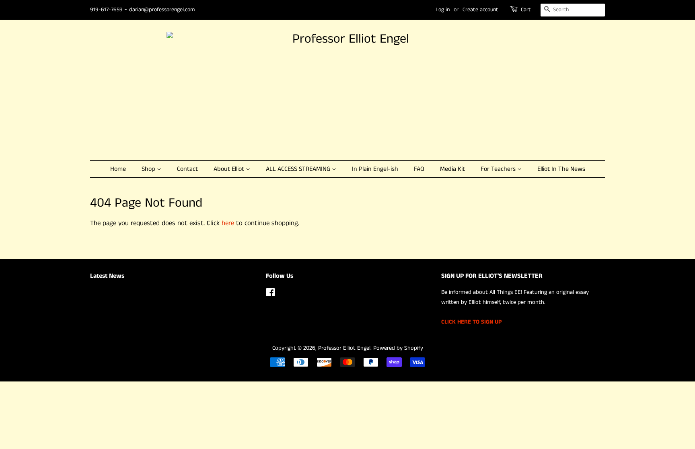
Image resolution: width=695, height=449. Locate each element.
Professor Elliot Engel (344, 348)
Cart (526, 10)
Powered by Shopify (398, 348)
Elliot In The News (561, 169)
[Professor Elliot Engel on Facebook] (270, 294)
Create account (480, 10)
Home (118, 169)
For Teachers (499, 169)
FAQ (419, 169)
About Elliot (230, 169)
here (228, 223)
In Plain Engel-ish (375, 169)
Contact (187, 169)
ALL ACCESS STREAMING (299, 169)
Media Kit (452, 169)
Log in (443, 10)
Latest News (107, 276)
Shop (149, 169)
